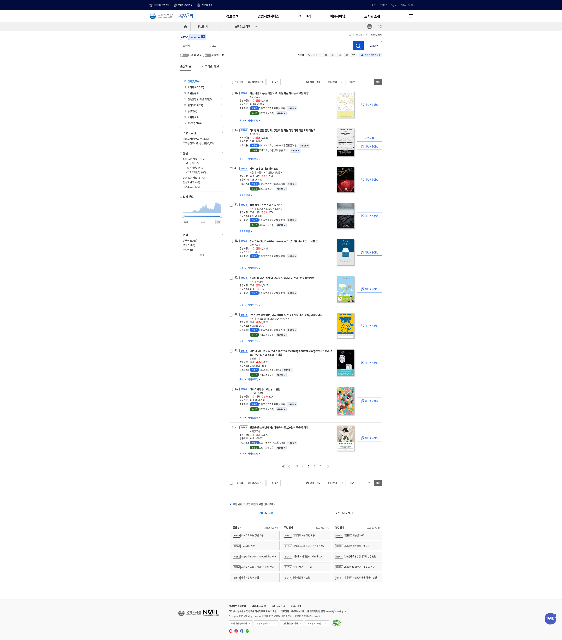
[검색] (358, 45)
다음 (328, 466)
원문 (185, 153)
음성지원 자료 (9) (191, 182)
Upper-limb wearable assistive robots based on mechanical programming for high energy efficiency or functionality (254, 558)
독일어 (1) (188, 249)
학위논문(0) (193, 93)
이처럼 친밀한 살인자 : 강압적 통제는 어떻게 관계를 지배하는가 (283, 132)
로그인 (374, 5)
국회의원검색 (206, 5)
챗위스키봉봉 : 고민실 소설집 (265, 391)
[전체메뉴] (411, 16)
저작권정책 (296, 606)
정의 (346, 55)
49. (235, 388)
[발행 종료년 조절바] (221, 216)
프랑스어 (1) (189, 245)
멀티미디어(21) (195, 105)
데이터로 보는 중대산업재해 (353, 546)
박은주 (318, 55)
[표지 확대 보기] (345, 104)
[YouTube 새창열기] (231, 630)
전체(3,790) (193, 81)
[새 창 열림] (337, 622)
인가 (353, 55)
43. (235, 168)
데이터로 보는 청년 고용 (248, 535)
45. (235, 240)
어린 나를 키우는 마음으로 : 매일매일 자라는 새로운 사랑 (279, 95)
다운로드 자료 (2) (191, 186)
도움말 (275, 513)
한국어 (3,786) (190, 240)
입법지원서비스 (268, 16)
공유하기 (380, 26)
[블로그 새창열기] (247, 630)
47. (235, 314)
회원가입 (383, 5)
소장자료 (185, 66)
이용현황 (291, 108)
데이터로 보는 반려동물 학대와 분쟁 (356, 577)
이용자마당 (337, 16)
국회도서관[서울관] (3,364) (196, 138)
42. (235, 129)
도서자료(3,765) (195, 87)
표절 (325, 55)
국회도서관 (161, 15)
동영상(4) (192, 111)
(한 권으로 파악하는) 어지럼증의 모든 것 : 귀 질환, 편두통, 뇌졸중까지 (286, 316)
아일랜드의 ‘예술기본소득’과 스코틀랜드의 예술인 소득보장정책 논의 (357, 568)
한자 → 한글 (315, 82)
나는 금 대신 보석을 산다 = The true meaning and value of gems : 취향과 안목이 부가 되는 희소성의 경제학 (291, 354)
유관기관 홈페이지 (290, 623)
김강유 (310, 55)
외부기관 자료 (210, 66)
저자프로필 (253, 120)
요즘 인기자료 (266, 513)
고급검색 (374, 45)
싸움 (332, 55)
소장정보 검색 (242, 26)
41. (235, 92)
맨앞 (283, 466)
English (394, 5)
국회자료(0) (193, 117)
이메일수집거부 (259, 606)
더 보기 (201, 254)
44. (235, 204)
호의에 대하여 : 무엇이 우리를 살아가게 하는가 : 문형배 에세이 (282, 279)
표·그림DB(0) (194, 123)
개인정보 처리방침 (237, 606)
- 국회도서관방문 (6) (196, 172)
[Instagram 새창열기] (236, 630)
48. (235, 350)
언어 (185, 235)
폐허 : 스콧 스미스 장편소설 (266, 170)
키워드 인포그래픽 (372, 55)
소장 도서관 (189, 133)
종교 (339, 55)
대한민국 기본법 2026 (350, 535)
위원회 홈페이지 (263, 623)
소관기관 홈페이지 (239, 623)
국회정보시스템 (314, 623)
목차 (242, 120)
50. (235, 426)
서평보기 (369, 138)
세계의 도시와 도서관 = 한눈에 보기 (254, 567)
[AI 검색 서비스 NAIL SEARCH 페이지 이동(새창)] (193, 37)
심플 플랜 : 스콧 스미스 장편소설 (266, 206)
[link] (369, 104)
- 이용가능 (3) (192, 163)
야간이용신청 (257, 82)
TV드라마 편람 (244, 546)
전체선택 (238, 82)
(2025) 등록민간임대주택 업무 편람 (356, 556)
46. (235, 277)
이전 (289, 466)
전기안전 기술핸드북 (298, 567)
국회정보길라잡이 (185, 5)
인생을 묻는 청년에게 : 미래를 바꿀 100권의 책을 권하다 (279, 429)
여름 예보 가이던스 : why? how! (303, 556)
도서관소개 (372, 16)
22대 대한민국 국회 (161, 5)
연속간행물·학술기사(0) (199, 99)
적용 (378, 82)
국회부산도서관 (406, 5)
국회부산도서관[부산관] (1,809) (198, 143)
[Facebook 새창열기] (242, 630)
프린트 (369, 26)
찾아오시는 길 (278, 606)
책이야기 (304, 16)
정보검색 (232, 16)
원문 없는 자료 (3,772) (194, 177)
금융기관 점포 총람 (246, 577)
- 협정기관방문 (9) (195, 167)
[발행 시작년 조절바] (183, 216)
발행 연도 (188, 197)
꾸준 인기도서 (343, 513)
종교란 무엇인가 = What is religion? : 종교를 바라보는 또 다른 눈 (284, 243)
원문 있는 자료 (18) (192, 159)
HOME (185, 26)
